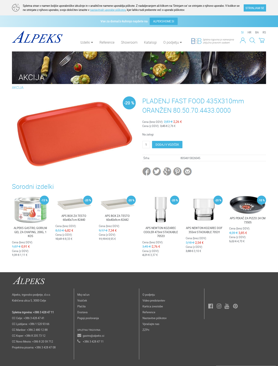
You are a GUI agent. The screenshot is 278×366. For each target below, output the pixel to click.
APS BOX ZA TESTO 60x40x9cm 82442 (117, 218)
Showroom (129, 42)
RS (264, 32)
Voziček (82, 300)
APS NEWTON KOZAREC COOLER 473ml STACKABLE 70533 (161, 232)
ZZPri (145, 330)
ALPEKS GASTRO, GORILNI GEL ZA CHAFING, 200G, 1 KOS (30, 232)
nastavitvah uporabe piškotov (108, 10)
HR (249, 32)
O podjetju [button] (171, 42)
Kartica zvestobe (152, 306)
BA (257, 32)
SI (242, 32)
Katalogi (150, 42)
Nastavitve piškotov (154, 318)
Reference (106, 42)
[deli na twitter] (157, 171)
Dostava (82, 312)
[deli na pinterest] (177, 171)
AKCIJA (17, 87)
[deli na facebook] (147, 171)
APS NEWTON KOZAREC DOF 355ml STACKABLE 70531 (204, 230)
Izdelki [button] (85, 42)
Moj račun (83, 295)
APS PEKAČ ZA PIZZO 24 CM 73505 (247, 220)
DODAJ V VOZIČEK (167, 145)
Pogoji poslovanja (88, 318)
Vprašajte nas (150, 324)
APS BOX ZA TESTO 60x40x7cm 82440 (73, 218)
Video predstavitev (153, 300)
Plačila (81, 306)
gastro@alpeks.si (93, 336)
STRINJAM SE (254, 8)
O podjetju (148, 295)
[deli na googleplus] (167, 171)
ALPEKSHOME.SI (163, 21)
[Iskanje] (252, 40)
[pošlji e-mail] (188, 171)
